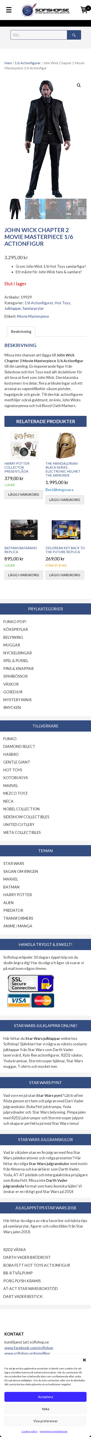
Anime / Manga (17, 926)
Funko (10, 738)
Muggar (11, 645)
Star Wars (13, 863)
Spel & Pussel (15, 660)
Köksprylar (15, 629)
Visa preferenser (45, 1421)
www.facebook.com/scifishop (28, 1347)
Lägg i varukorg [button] (23, 494)
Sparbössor (15, 676)
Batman (11, 887)
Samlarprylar (33, 308)
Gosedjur (13, 692)
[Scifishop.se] (45, 10)
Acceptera (45, 1397)
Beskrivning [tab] (21, 331)
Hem (8, 63)
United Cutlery (18, 824)
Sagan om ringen (20, 871)
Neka (45, 1409)
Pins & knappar (18, 668)
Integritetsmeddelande (53, 1431)
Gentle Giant (16, 762)
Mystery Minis (17, 699)
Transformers (18, 918)
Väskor (11, 684)
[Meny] (8, 10)
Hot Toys (62, 303)
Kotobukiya (15, 777)
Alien (8, 902)
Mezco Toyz (15, 793)
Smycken (12, 707)
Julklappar (12, 308)
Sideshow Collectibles (26, 817)
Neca (8, 801)
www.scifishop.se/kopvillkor (27, 1353)
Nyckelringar (17, 653)
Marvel (10, 785)
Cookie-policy (29, 1431)
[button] (84, 1360)
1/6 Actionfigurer (28, 63)
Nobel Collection (21, 809)
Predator (13, 910)
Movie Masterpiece (33, 316)
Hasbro (11, 754)
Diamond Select (19, 746)
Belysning (13, 637)
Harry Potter (17, 894)
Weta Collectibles (22, 832)
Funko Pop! (15, 621)
